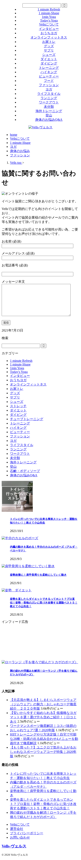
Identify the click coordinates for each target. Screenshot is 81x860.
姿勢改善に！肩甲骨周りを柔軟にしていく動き (38, 574)
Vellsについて (49, 24)
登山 (48, 115)
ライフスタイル (48, 93)
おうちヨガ (48, 33)
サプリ (49, 50)
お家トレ (48, 41)
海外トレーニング (49, 111)
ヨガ (48, 89)
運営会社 (16, 829)
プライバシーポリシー (26, 833)
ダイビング (48, 63)
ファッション (49, 85)
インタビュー (49, 28)
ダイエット (48, 59)
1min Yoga (49, 17)
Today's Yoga (49, 20)
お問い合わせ (20, 837)
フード (49, 80)
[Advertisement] (40, 642)
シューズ (48, 54)
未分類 (49, 106)
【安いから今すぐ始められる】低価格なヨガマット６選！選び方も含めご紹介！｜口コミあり (43, 717)
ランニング (48, 98)
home (13, 134)
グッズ (49, 46)
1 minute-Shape (49, 13)
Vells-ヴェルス (14, 846)
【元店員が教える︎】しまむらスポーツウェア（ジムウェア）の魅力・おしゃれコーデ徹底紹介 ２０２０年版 (43, 704)
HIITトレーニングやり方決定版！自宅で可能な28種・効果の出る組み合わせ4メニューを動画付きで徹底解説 (44, 739)
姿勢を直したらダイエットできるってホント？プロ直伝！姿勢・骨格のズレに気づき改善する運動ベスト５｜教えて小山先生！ (43, 602)
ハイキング (48, 72)
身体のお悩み (20, 151)
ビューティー (49, 76)
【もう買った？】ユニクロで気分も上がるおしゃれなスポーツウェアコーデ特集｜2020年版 (43, 752)
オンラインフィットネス (49, 37)
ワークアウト (49, 102)
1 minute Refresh (49, 9)
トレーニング (49, 67)
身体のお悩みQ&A (49, 119)
